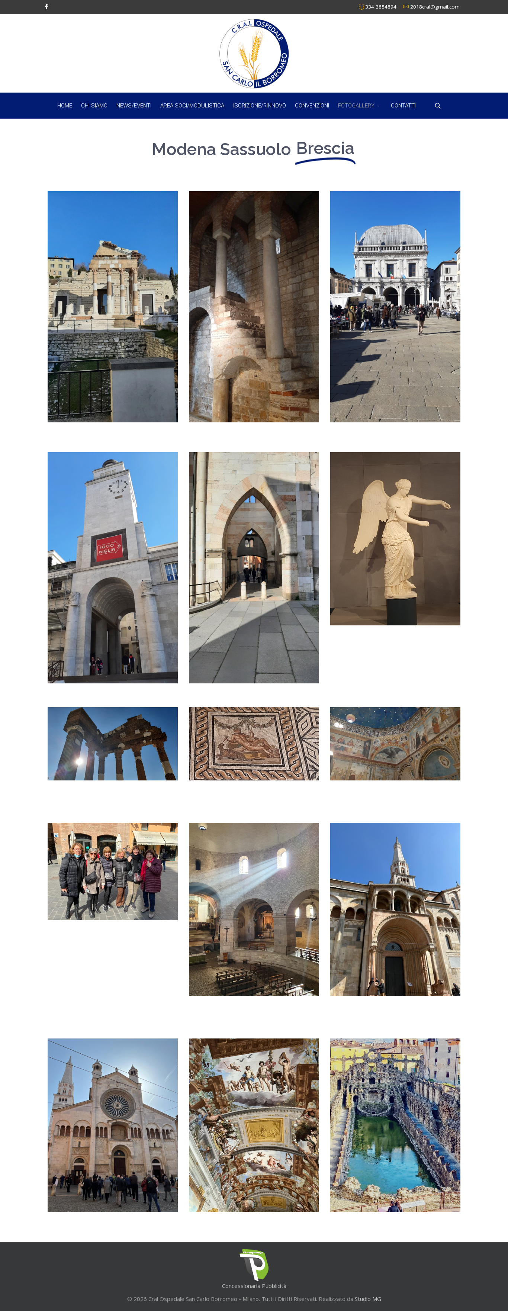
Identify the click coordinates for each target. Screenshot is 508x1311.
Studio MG (367, 1298)
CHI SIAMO (94, 105)
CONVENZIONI (312, 105)
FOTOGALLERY (356, 105)
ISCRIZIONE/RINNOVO (259, 105)
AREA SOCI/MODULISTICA (192, 105)
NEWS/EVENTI (133, 105)
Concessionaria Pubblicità (254, 1285)
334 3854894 (380, 6)
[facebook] (46, 6)
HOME (64, 105)
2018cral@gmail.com (435, 6)
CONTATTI (403, 105)
